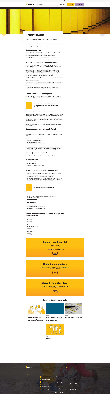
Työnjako (29, 223)
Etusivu (27, 46)
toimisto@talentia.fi (29, 385)
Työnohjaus (29, 228)
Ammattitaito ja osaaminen (32, 218)
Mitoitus (28, 224)
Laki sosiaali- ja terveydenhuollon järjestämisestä (36, 206)
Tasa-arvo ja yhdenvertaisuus (32, 226)
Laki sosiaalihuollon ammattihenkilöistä (34, 208)
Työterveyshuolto (30, 231)
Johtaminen (29, 221)
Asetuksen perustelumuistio (32, 199)
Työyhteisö (29, 233)
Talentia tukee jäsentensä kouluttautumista (44, 187)
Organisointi (29, 219)
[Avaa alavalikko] (73, 1)
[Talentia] (30, 4)
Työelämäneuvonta (31, 46)
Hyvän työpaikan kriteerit (39, 46)
